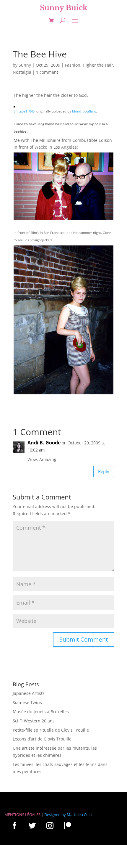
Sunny (25, 65)
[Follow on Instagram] (50, 825)
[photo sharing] (14, 104)
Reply (103, 471)
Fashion (72, 65)
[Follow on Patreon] (67, 825)
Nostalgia (22, 72)
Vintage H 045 (24, 111)
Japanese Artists (29, 693)
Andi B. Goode (44, 442)
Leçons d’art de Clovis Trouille (42, 739)
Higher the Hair (98, 65)
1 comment (47, 72)
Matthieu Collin (80, 814)
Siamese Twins (27, 702)
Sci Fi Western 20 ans (34, 721)
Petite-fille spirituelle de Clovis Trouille (51, 730)
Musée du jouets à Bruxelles (41, 711)
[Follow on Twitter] (32, 825)
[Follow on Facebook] (14, 825)
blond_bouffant (84, 111)
